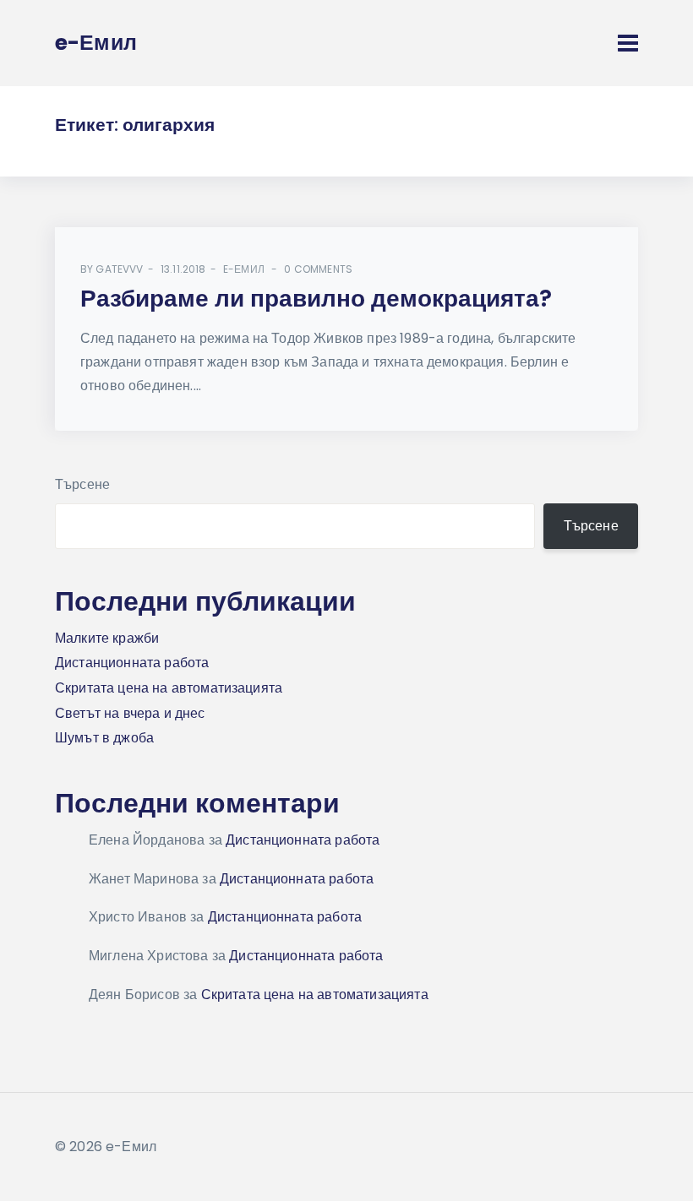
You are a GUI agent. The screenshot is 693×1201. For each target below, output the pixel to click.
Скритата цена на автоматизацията (168, 688)
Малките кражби (107, 638)
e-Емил (244, 269)
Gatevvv (119, 269)
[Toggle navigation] (628, 43)
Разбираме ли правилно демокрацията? (316, 298)
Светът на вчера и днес (130, 713)
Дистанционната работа (132, 662)
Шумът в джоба (104, 737)
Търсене (82, 484)
